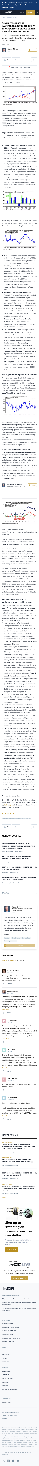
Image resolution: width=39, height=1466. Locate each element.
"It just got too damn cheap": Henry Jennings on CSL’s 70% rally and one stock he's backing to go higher (18, 846)
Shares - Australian (9, 1331)
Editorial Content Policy (11, 1412)
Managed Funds (7, 1323)
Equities (15, 17)
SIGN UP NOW (11, 1249)
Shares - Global (7, 1334)
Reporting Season (7, 1142)
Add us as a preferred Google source (20, 67)
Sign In (22, 12)
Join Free (30, 12)
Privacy (5, 1418)
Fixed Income (16, 938)
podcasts (5, 1362)
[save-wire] (34, 60)
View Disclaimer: (7, 818)
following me (9, 805)
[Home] (8, 12)
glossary (5, 1354)
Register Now (18, 1278)
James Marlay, (6, 883)
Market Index (6, 1402)
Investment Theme (7, 1184)
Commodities (26, 938)
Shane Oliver (13, 49)
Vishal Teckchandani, (8, 851)
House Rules (6, 1422)
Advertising (6, 1371)
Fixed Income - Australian (11, 1338)
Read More (5, 1009)
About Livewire (7, 1378)
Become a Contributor (10, 1389)
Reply (10, 984)
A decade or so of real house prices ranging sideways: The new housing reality (19, 1303)
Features (5, 1382)
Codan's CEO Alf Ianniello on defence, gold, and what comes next (19, 868)
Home (3, 17)
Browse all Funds (8, 1341)
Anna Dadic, (5, 872)
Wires (9, 17)
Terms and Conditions (9, 1415)
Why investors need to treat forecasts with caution (16, 1299)
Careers (5, 1385)
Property (7, 941)
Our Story (5, 1375)
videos (4, 1358)
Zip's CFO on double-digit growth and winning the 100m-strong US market (16, 858)
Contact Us (6, 1393)
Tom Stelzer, (5, 862)
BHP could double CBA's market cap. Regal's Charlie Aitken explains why (19, 879)
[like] (3, 1012)
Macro (14, 941)
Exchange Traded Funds (10, 1327)
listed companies (8, 1351)
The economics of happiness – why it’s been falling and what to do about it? (19, 1309)
